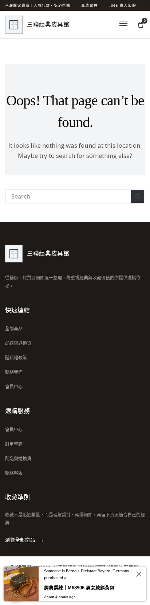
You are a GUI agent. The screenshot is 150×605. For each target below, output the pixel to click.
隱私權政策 (16, 358)
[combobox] (68, 196)
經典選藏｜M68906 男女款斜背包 (79, 587)
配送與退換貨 (18, 343)
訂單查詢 (14, 444)
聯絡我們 (14, 372)
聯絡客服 (14, 473)
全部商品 (14, 329)
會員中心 (14, 387)
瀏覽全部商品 (24, 539)
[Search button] (137, 196)
